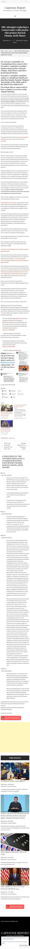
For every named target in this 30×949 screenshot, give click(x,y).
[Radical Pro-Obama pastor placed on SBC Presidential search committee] (7, 407)
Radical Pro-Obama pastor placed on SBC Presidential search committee (6, 413)
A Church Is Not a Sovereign (13, 781)
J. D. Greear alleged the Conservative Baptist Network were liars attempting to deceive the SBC (14, 260)
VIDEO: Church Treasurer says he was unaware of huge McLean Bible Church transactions (15, 815)
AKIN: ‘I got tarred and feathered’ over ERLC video (8, 446)
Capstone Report (15, 7)
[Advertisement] (15, 737)
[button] (7, 361)
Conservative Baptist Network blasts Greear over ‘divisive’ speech (6, 429)
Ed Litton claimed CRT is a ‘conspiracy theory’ (21, 446)
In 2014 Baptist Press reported (8, 202)
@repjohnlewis (6, 322)
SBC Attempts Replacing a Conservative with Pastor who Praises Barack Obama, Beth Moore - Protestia (14, 703)
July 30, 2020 (17, 333)
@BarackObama (17, 318)
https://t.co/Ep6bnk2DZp (8, 346)
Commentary (12, 438)
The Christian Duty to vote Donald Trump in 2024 (12, 887)
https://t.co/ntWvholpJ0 (8, 330)
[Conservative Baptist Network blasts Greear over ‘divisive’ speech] (7, 423)
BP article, (15, 217)
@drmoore (15, 341)
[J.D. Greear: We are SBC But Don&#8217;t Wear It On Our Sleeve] (21, 411)
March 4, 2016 (17, 350)
